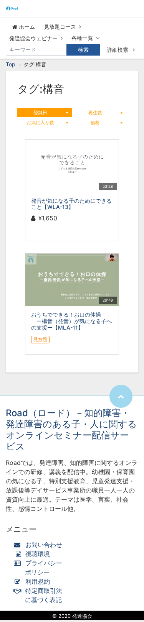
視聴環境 (36, 554)
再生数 (95, 112)
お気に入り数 (40, 122)
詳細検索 (118, 49)
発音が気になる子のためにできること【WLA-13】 (71, 203)
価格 (95, 122)
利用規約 (37, 581)
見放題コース (60, 26)
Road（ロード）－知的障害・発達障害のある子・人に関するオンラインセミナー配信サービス (71, 429)
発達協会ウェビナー (33, 38)
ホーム (26, 26)
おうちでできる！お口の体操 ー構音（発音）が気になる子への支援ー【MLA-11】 (71, 321)
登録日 (40, 112)
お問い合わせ (43, 544)
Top (10, 64)
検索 (83, 49)
